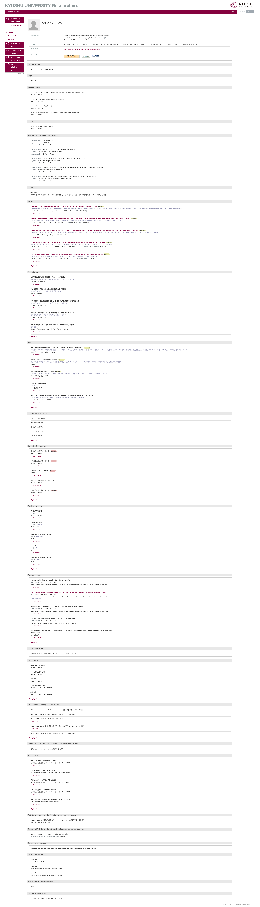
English (250, 11)
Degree (10, 32)
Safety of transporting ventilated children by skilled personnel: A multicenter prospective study (64, 206)
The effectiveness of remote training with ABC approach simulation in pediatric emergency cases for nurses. (68, 592)
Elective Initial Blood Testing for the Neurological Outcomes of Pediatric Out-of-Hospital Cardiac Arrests (67, 254)
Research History (13, 36)
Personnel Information (15, 25)
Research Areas (13, 29)
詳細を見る (36, 721)
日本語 (242, 11)
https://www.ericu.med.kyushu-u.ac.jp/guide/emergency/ (82, 49)
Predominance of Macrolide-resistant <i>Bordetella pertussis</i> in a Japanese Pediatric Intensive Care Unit (68, 242)
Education (11, 39)
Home (233, 11)
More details (36, 213)
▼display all (33, 266)
